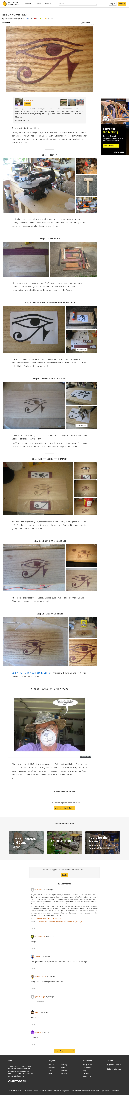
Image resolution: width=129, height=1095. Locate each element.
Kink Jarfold (8, 19)
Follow (27, 104)
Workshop (52, 1068)
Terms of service (32, 1091)
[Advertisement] (115, 127)
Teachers (47, 4)
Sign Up (122, 4)
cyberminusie (40, 937)
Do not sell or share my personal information (83, 1091)
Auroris (38, 957)
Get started (87, 1068)
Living (63, 1068)
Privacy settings (60, 1091)
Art (23, 19)
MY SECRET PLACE (24, 120)
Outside (64, 1071)
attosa (37, 1012)
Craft (50, 1074)
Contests (38, 4)
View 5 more (81, 425)
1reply (34, 928)
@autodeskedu (115, 1069)
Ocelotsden (39, 890)
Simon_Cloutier (40, 977)
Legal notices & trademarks (110, 1091)
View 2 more (81, 349)
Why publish (87, 1065)
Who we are (87, 1077)
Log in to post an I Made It (64, 808)
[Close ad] (127, 100)
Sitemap (86, 1074)
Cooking (64, 1065)
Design (17, 19)
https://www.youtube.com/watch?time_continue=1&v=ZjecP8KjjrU (59, 922)
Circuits (51, 1065)
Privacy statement (46, 1091)
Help (84, 1071)
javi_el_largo (40, 997)
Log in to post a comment (64, 1051)
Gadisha (38, 1032)
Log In (112, 4)
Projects (28, 4)
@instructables (115, 1065)
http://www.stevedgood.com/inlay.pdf (50, 918)
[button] (95, 23)
